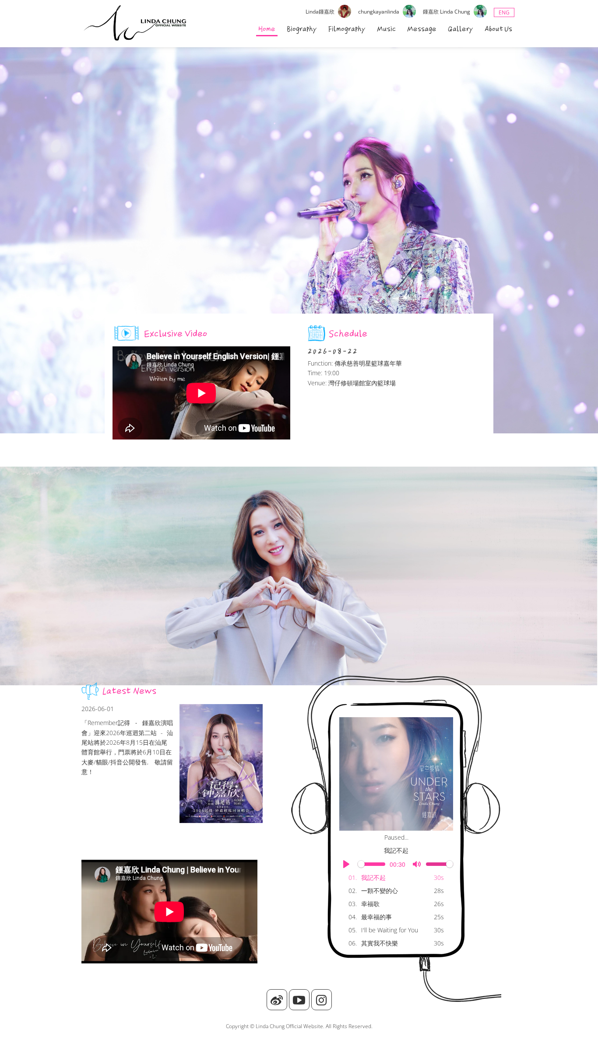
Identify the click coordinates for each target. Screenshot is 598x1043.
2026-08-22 (333, 351)
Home (266, 29)
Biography (302, 29)
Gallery (460, 29)
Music (386, 29)
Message (421, 29)
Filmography (347, 29)
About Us (498, 29)
